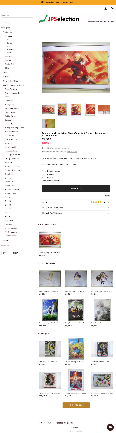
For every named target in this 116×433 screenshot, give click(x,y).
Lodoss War (10, 135)
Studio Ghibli (10, 64)
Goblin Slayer (10, 116)
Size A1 (8, 197)
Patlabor (8, 162)
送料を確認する (64, 148)
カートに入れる (76, 188)
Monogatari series (12, 155)
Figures (6, 77)
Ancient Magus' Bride (14, 93)
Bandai (9, 43)
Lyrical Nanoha (11, 139)
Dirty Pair (9, 101)
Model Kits (7, 32)
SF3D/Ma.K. (9, 56)
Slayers (8, 178)
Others (8, 68)
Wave (9, 52)
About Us (5, 241)
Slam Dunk (9, 174)
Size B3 (8, 216)
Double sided (10, 236)
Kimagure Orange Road (14, 128)
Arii (8, 40)
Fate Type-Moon (12, 108)
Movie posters (11, 228)
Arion (7, 97)
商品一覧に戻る (76, 405)
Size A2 (8, 201)
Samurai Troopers (12, 170)
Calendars (9, 224)
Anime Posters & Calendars (14, 85)
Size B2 (8, 213)
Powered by (73, 431)
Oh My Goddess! (12, 159)
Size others (9, 220)
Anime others (10, 193)
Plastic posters (11, 232)
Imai (8, 46)
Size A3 (8, 205)
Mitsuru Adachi (11, 151)
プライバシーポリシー (46, 423)
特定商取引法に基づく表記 (64, 423)
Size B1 (8, 209)
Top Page (5, 23)
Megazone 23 (10, 147)
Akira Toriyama (11, 89)
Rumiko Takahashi (12, 166)
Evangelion (9, 104)
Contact (5, 246)
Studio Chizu (10, 182)
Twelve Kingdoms (12, 189)
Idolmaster (9, 124)
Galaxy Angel (10, 112)
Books (5, 72)
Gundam (8, 60)
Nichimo (10, 49)
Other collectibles (10, 81)
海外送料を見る (72, 152)
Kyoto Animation (11, 132)
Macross (8, 36)
